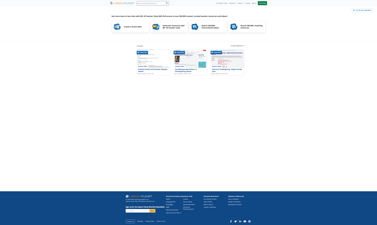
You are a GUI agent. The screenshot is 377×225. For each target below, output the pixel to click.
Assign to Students (234, 202)
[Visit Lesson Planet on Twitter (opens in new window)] (235, 221)
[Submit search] (167, 3)
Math (167, 207)
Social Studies (187, 202)
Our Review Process (210, 199)
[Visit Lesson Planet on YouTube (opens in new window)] (245, 221)
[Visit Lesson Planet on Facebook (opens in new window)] (231, 221)
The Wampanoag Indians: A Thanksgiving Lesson (186, 70)
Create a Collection (210, 207)
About (240, 3)
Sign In (254, 3)
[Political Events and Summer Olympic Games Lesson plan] (153, 62)
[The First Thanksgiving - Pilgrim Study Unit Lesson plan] (227, 65)
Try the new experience (363, 10)
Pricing (248, 3)
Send (152, 211)
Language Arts (171, 202)
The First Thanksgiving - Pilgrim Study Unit (227, 70)
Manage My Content (235, 204)
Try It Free (262, 3)
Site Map (140, 221)
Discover (232, 3)
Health (168, 199)
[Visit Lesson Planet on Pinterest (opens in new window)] (249, 221)
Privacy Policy (149, 221)
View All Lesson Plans (173, 213)
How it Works (208, 202)
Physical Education (172, 210)
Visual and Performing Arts (188, 208)
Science (185, 199)
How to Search (208, 204)
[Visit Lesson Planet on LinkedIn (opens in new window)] (240, 221)
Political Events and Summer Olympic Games (152, 70)
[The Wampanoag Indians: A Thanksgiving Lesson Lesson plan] (190, 60)
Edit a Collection (233, 199)
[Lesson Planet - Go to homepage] (123, 3)
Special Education (189, 204)
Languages (169, 204)
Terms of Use (160, 221)
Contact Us (130, 221)
